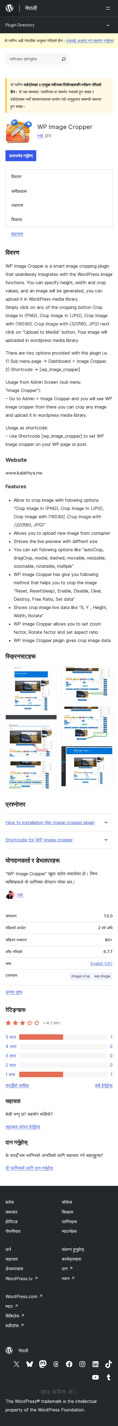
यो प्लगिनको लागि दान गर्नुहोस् (29, 1168)
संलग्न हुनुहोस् (73, 1249)
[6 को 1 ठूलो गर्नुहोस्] (49, 673)
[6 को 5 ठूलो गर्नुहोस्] (105, 714)
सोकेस (67, 1202)
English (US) (102, 963)
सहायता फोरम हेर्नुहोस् (22, 1126)
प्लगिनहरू (69, 1221)
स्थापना (17, 205)
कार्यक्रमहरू (72, 1259)
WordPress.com (24, 1296)
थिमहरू (68, 1212)
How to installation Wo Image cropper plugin (50, 822)
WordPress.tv (21, 1278)
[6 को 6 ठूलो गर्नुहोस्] (105, 753)
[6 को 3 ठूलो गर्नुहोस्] (49, 768)
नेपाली (23, 1350)
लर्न (8, 1249)
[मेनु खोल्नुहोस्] (109, 8)
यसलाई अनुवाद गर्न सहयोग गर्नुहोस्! (90, 40)
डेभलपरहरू (14, 1268)
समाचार (11, 1212)
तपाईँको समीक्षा (17, 1085)
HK (40, 135)
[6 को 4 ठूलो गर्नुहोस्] (105, 673)
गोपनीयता (13, 1231)
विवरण (16, 176)
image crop (80, 976)
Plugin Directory (20, 25)
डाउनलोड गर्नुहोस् (21, 155)
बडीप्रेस (14, 1325)
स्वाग (68, 1278)
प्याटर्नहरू (69, 1231)
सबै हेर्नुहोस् (104, 1085)
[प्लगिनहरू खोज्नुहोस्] (63, 59)
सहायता (17, 234)
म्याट (11, 1306)
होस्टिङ (11, 1221)
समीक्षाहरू (19, 191)
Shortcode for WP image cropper (39, 840)
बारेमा (9, 1202)
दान (67, 1268)
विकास (16, 219)
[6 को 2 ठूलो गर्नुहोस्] (49, 731)
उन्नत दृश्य (13, 992)
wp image (102, 976)
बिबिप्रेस (15, 1316)
